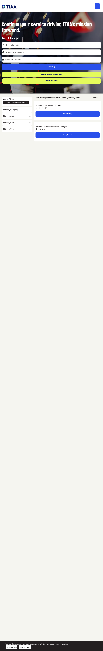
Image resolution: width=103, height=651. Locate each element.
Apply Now (67, 114)
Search (50, 67)
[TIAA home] (9, 6)
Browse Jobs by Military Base (51, 74)
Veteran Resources (51, 81)
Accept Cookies (11, 647)
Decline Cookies (25, 647)
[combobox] (51, 45)
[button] (17, 109)
